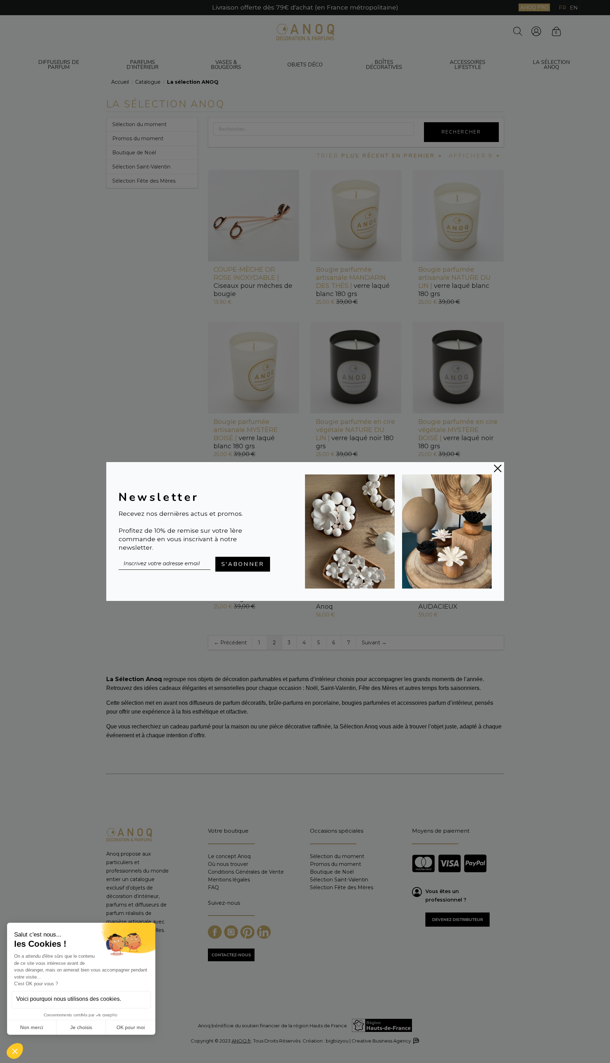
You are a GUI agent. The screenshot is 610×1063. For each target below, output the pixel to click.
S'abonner (242, 564)
